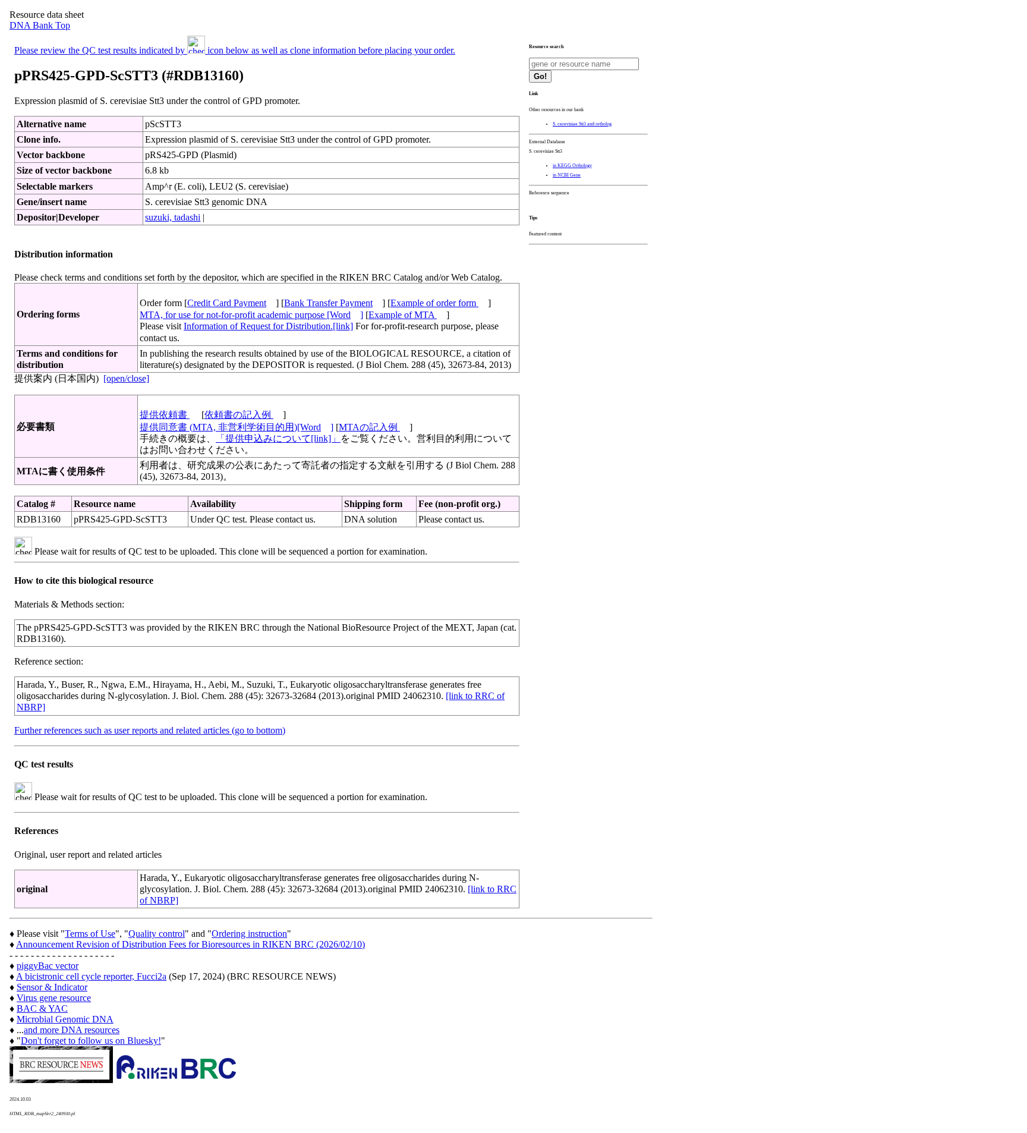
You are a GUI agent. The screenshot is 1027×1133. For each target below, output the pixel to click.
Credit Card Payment (226, 303)
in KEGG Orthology (572, 165)
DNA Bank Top (40, 25)
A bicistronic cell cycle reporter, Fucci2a (91, 976)
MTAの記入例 (369, 427)
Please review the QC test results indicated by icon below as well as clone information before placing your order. (234, 50)
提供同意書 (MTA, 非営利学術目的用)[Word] (236, 427)
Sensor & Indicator (52, 987)
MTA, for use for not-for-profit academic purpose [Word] (251, 315)
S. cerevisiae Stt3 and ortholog (582, 124)
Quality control (156, 934)
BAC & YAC (42, 1008)
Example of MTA (402, 315)
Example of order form (434, 303)
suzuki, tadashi (172, 217)
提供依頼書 (165, 415)
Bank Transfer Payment (328, 303)
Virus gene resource (54, 998)
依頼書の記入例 (238, 415)
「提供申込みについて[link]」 (278, 438)
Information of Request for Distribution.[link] (268, 326)
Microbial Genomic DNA (65, 1019)
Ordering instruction (249, 934)
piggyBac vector (47, 966)
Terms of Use (90, 934)
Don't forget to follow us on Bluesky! (91, 1041)
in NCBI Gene (567, 175)
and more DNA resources (71, 1030)
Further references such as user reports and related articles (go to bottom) (149, 730)
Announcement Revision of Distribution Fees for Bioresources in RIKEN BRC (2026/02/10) (190, 944)
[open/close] (126, 378)
